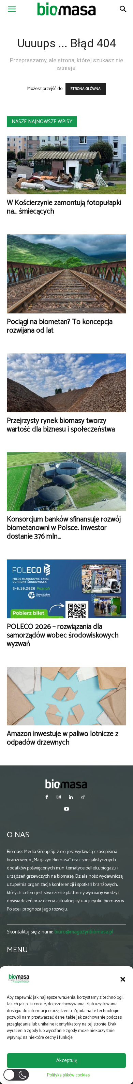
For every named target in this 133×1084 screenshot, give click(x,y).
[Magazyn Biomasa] (67, 783)
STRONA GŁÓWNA (86, 89)
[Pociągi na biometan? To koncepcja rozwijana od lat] (66, 273)
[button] (122, 979)
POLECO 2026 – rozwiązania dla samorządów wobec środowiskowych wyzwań (63, 635)
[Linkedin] (70, 797)
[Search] (123, 9)
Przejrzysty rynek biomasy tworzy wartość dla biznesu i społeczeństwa (61, 425)
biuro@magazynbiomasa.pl (84, 932)
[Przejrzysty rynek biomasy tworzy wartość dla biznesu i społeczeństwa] (66, 382)
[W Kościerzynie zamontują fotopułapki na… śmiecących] (66, 165)
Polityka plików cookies (68, 1075)
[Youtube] (66, 809)
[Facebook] (47, 797)
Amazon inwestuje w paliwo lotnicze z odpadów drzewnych (62, 738)
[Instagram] (59, 797)
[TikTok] (82, 797)
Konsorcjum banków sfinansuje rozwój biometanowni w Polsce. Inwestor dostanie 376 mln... (64, 528)
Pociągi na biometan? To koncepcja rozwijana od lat (60, 326)
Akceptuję (66, 1060)
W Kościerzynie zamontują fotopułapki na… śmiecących (64, 207)
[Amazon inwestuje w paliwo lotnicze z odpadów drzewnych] (66, 696)
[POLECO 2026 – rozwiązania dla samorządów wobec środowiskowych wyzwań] (66, 588)
